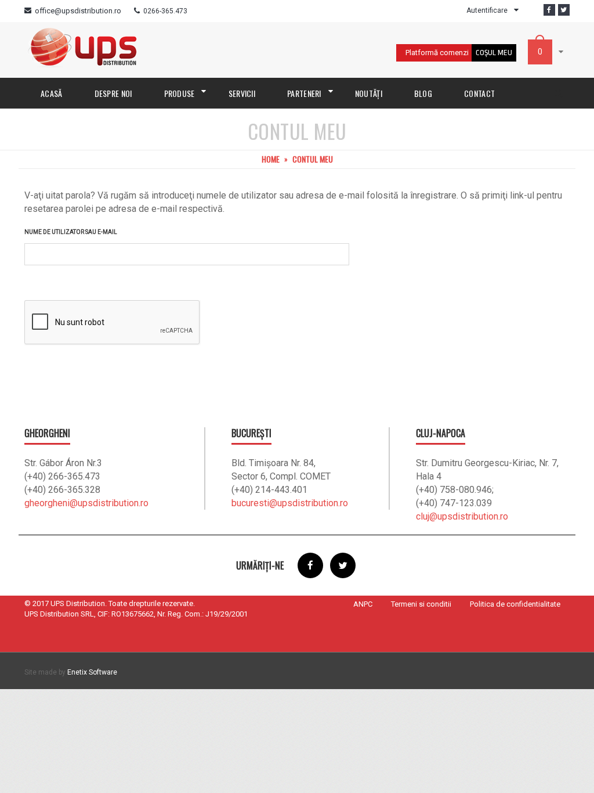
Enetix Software (92, 672)
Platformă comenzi (437, 52)
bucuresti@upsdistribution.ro (289, 503)
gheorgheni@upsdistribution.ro (86, 503)
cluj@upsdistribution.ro (462, 516)
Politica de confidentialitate (515, 604)
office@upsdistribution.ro (78, 10)
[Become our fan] (549, 10)
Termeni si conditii (421, 604)
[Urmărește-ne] (564, 10)
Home (271, 159)
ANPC (362, 604)
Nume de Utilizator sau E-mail (70, 232)
